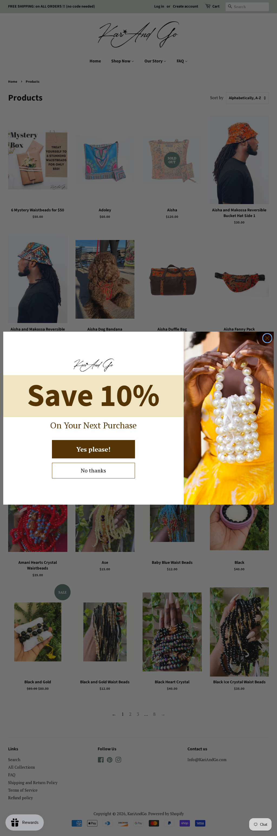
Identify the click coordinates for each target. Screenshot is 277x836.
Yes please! (93, 449)
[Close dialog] (267, 338)
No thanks (93, 470)
